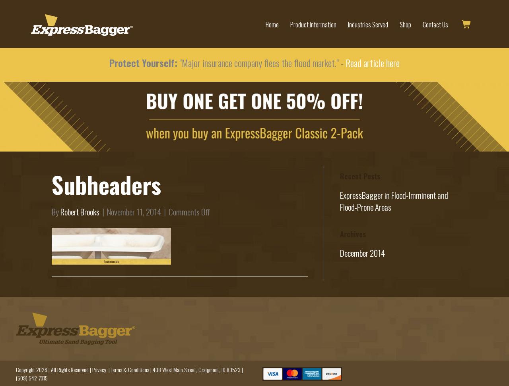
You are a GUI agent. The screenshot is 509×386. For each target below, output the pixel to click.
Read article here (373, 63)
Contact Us (435, 24)
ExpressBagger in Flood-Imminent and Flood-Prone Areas (394, 201)
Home (272, 24)
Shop (405, 24)
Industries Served (368, 24)
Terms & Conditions (130, 369)
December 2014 (362, 253)
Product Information (313, 24)
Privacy (99, 369)
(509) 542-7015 (32, 378)
